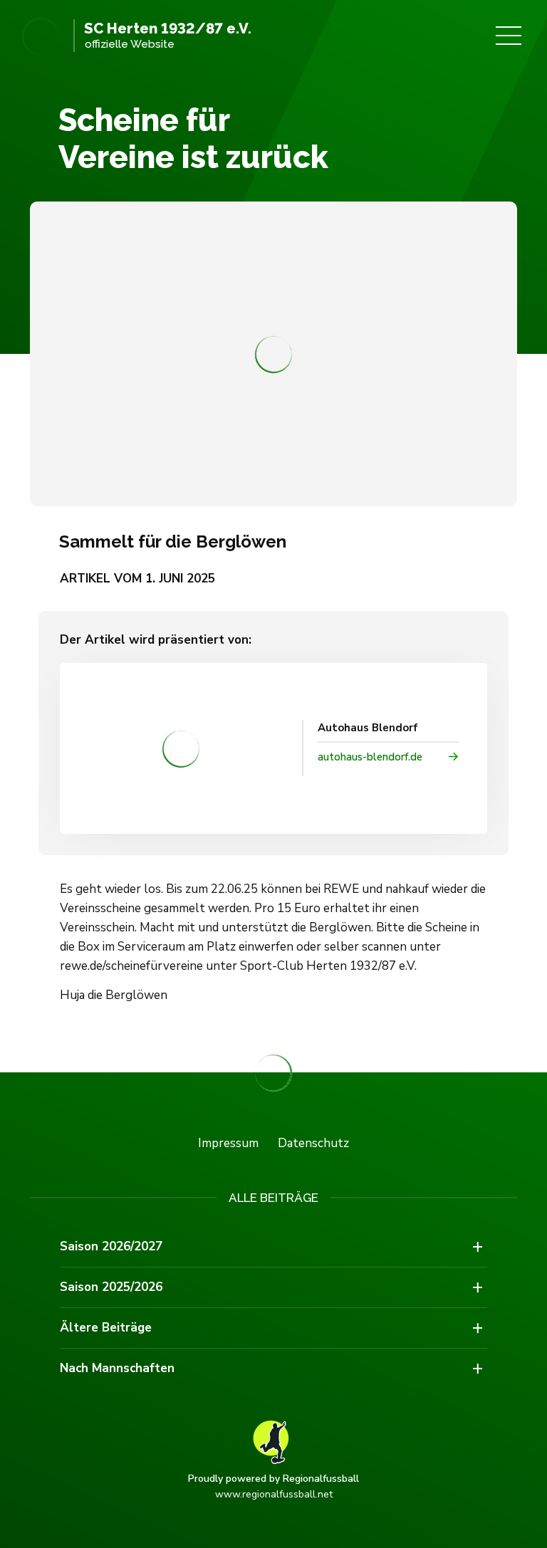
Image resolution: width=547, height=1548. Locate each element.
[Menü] (508, 35)
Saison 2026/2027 (111, 1246)
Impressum (228, 1143)
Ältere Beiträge (106, 1327)
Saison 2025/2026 (111, 1287)
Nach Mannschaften (117, 1368)
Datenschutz (313, 1143)
